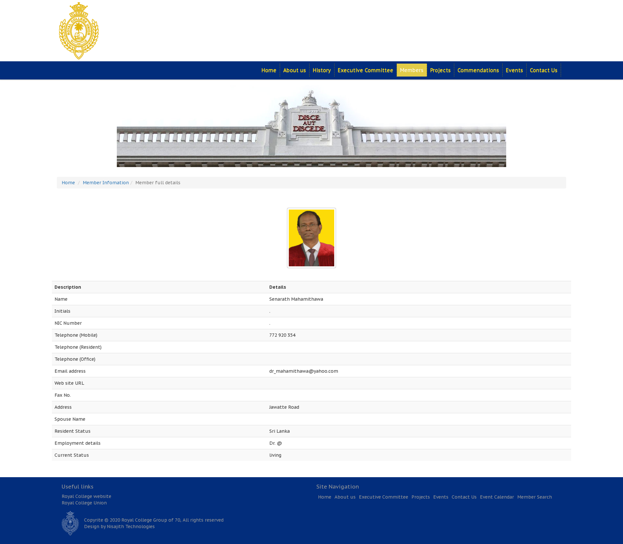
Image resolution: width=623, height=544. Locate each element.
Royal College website (86, 496)
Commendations (478, 70)
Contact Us (543, 70)
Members (411, 70)
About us (294, 70)
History (322, 70)
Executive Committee (365, 70)
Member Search (534, 497)
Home (269, 70)
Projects (440, 70)
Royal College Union (84, 503)
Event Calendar (497, 497)
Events (514, 70)
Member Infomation (106, 183)
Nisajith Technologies (131, 526)
